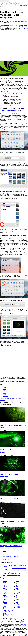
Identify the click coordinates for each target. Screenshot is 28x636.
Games (5, 593)
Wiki (4, 575)
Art (16, 582)
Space (17, 603)
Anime (4, 582)
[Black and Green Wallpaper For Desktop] (12, 422)
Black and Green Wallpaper (11, 499)
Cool (17, 586)
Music (17, 597)
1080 (4, 387)
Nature (4, 599)
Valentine (18, 604)
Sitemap (5, 613)
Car (16, 585)
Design (5, 589)
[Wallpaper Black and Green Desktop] (12, 446)
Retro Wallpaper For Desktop (10, 556)
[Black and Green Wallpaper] (12, 495)
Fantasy (17, 589)
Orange (17, 599)
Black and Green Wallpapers (17, 21)
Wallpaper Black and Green (11, 546)
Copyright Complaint (8, 610)
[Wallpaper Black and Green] (12, 542)
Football (18, 592)
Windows (18, 606)
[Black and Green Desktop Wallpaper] (12, 471)
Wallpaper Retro (7, 559)
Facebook (6, 398)
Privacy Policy (6, 611)
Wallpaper (5, 396)
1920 (4, 389)
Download (2, 400)
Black (4, 393)
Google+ (16, 398)
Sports (4, 604)
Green (4, 394)
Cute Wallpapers (23, 5)
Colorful (5, 586)
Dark (17, 588)
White (4, 606)
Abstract (5, 581)
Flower (17, 590)
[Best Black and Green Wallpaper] (14, 69)
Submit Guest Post (7, 614)
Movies (5, 597)
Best (4, 391)
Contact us (5, 609)
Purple (17, 600)
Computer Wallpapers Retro (10, 555)
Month (17, 596)
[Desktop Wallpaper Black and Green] (12, 518)
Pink (4, 600)
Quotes (5, 602)
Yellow (5, 607)
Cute (4, 588)
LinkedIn (20, 398)
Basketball (5, 583)
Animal (17, 581)
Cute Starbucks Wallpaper (14, 573)
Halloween (5, 596)
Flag (4, 590)
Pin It (23, 398)
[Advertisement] (14, 46)
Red (17, 602)
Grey (17, 595)
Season (5, 603)
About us (18, 607)
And (4, 390)
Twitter (2, 398)
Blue (4, 585)
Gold (17, 593)
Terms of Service (7, 616)
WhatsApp (11, 398)
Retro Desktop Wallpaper (9, 557)
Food (4, 592)
